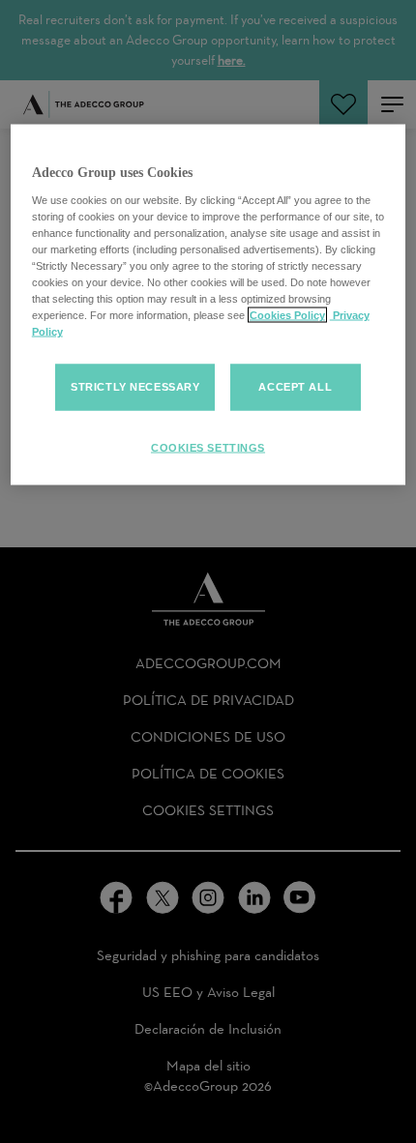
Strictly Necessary (135, 387)
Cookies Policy (287, 315)
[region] (208, 305)
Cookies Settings (208, 448)
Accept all (295, 387)
